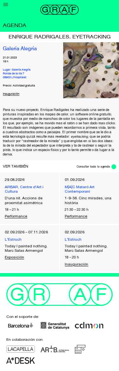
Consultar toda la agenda (93, 166)
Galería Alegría (20, 49)
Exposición (14, 257)
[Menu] (6, 4)
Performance (16, 216)
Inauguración (11, 94)
